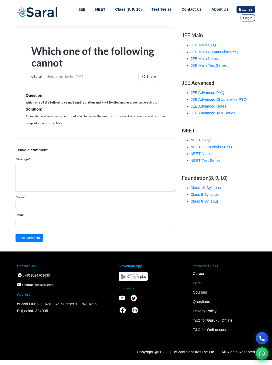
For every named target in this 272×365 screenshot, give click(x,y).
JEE (81, 9)
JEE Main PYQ (203, 45)
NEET (100, 9)
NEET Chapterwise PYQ (211, 147)
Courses (200, 292)
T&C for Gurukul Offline (212, 320)
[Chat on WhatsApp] (262, 353)
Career (198, 273)
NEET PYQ (200, 140)
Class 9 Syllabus (204, 194)
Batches (245, 9)
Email (20, 215)
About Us (219, 9)
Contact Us (191, 9)
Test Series (162, 9)
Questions (201, 302)
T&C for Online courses (212, 330)
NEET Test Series (205, 160)
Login (247, 18)
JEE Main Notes (204, 59)
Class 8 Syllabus (204, 201)
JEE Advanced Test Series (212, 113)
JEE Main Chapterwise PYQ (214, 52)
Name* (21, 197)
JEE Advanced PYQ (207, 93)
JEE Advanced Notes (208, 106)
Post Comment (29, 238)
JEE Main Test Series (208, 65)
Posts (197, 283)
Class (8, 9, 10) (128, 9)
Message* (23, 159)
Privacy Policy (205, 311)
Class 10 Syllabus (205, 188)
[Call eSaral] (262, 338)
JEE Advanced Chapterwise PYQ (218, 99)
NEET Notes (201, 154)
